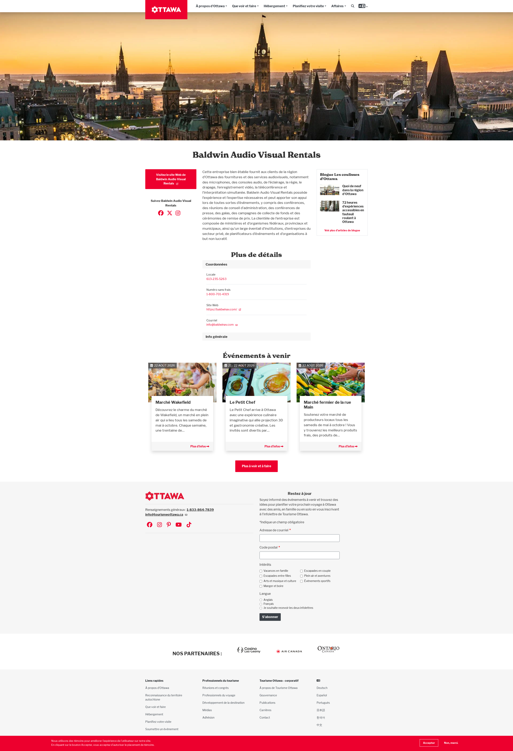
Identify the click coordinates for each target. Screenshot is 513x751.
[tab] (256, 264)
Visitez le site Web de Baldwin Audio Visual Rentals (171, 179)
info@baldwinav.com (220, 324)
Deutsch (322, 688)
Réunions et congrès (215, 688)
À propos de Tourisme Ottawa (279, 688)
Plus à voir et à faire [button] (256, 466)
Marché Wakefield (173, 402)
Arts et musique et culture (280, 581)
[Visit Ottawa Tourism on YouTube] (178, 525)
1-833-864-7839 (200, 510)
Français (269, 603)
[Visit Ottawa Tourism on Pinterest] (168, 525)
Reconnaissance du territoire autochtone (163, 697)
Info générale (216, 336)
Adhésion (208, 717)
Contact (265, 717)
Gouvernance (268, 695)
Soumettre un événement (161, 729)
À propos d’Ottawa (157, 688)
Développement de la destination (223, 702)
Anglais (268, 599)
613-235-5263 (216, 279)
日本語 (321, 710)
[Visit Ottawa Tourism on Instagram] (160, 525)
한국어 (321, 717)
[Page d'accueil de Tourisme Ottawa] (166, 9)
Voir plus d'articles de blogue (342, 230)
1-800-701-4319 (217, 294)
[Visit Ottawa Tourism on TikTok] (189, 525)
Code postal (269, 547)
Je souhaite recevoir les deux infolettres (288, 607)
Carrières (265, 710)
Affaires (337, 6)
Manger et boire (273, 586)
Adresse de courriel (274, 530)
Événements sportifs (317, 581)
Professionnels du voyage (218, 695)
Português (323, 702)
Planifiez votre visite (308, 6)
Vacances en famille (276, 570)
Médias (207, 710)
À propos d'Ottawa (210, 6)
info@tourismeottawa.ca (164, 514)
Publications (267, 702)
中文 (319, 725)
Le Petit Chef (242, 402)
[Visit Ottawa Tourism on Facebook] (149, 525)
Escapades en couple (317, 570)
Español (322, 695)
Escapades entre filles (277, 575)
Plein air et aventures (317, 575)
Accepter (429, 742)
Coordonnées (216, 264)
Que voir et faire (244, 6)
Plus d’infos (198, 446)
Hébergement (274, 6)
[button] (352, 6)
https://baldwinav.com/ (221, 309)
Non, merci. (451, 742)
